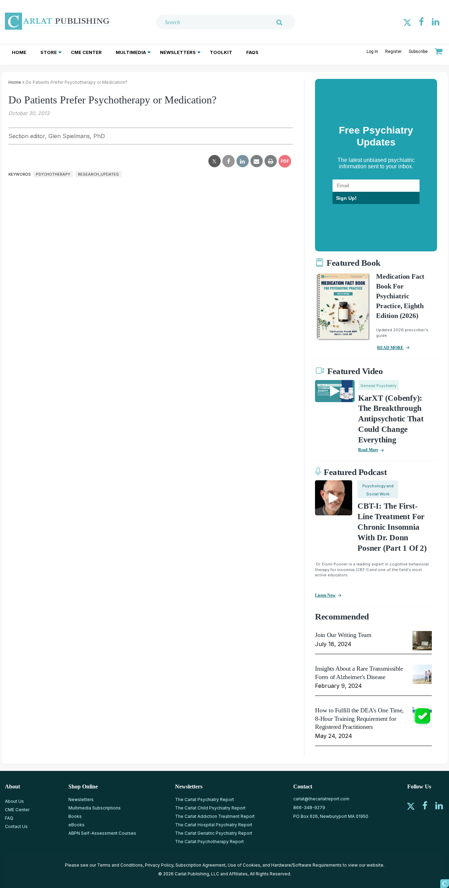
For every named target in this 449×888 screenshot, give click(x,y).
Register (393, 51)
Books (75, 816)
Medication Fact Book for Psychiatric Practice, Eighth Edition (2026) (400, 295)
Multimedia (131, 52)
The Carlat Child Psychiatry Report (210, 808)
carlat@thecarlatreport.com (321, 798)
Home (19, 52)
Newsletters (178, 52)
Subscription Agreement (200, 865)
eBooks (76, 824)
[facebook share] (228, 161)
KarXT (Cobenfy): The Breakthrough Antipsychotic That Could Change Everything (391, 419)
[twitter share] (214, 161)
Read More (368, 450)
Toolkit (221, 52)
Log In (372, 51)
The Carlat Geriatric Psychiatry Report (213, 833)
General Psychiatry (378, 385)
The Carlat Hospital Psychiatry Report (213, 824)
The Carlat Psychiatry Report (204, 799)
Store (48, 52)
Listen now (325, 595)
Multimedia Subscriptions (94, 808)
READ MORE (390, 348)
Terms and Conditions (120, 865)
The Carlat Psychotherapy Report (209, 841)
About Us (14, 801)
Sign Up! (346, 198)
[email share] (256, 161)
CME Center (86, 52)
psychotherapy (53, 174)
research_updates (98, 174)
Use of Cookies (244, 865)
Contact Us (16, 826)
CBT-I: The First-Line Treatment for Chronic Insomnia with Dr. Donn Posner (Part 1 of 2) (392, 527)
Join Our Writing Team (343, 634)
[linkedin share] (242, 161)
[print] (270, 161)
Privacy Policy (159, 865)
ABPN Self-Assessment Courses (102, 833)
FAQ (9, 818)
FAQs (252, 52)
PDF (285, 161)
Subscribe (418, 51)
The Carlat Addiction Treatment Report (215, 816)
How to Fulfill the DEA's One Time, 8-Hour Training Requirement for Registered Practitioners (359, 718)
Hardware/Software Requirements (306, 865)
